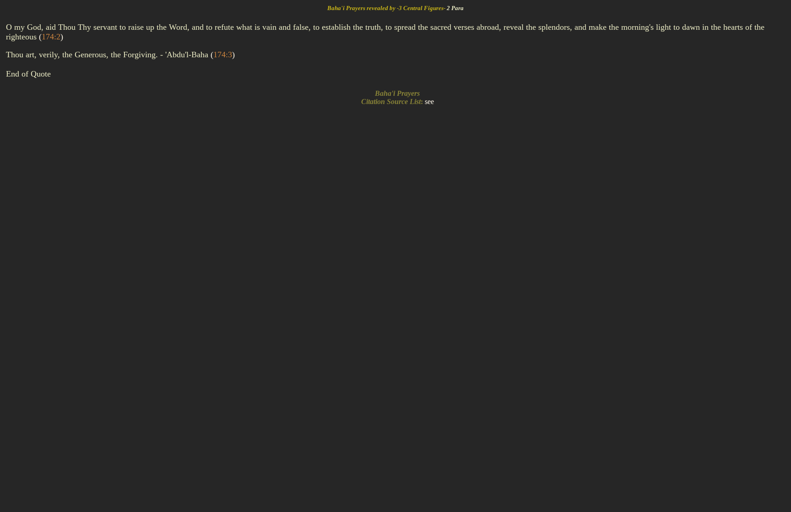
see (429, 101)
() (51, 36)
